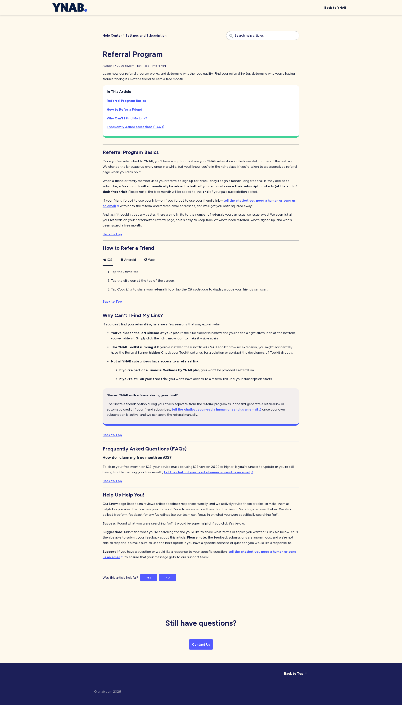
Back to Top (112, 234)
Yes (148, 577)
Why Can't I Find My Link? (127, 118)
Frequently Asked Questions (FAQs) (135, 127)
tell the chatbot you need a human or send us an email (215, 409)
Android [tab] (130, 260)
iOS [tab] (109, 260)
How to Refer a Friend (124, 109)
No (167, 577)
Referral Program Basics (126, 101)
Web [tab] (151, 260)
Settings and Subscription (145, 35)
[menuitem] (335, 8)
